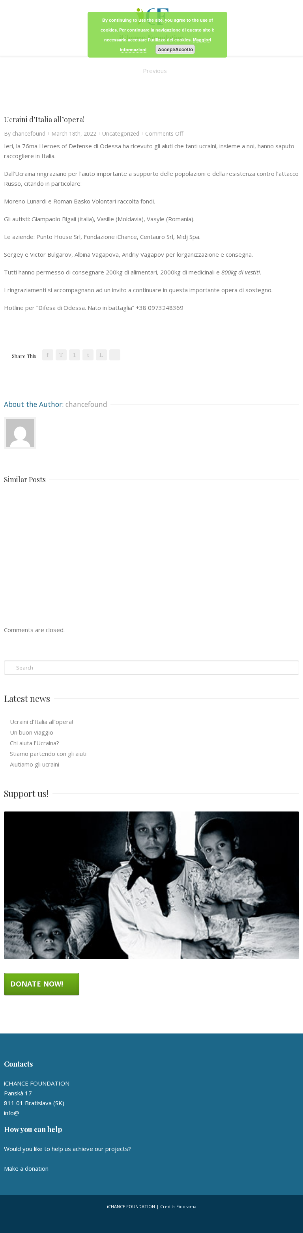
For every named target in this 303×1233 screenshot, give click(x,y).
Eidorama (186, 1206)
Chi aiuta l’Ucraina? (34, 743)
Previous (155, 71)
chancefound (28, 133)
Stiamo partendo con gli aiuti (48, 753)
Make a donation (26, 1168)
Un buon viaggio (31, 732)
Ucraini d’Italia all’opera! (41, 722)
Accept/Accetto (175, 49)
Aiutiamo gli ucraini (34, 764)
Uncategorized (120, 133)
